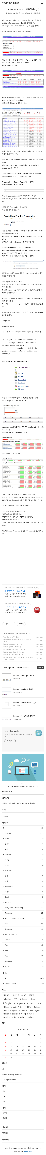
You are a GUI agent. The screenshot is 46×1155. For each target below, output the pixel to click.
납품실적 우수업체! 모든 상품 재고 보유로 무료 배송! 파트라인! (16, 611)
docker (15, 1014)
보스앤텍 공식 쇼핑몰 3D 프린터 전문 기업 (16, 591)
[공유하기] (10, 624)
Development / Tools (23, 13)
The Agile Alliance (9, 1080)
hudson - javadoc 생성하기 (11, 647)
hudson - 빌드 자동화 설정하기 (12, 654)
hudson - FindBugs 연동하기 (11, 644)
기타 (24, 881)
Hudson (25, 999)
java (38, 1011)
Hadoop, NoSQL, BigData (24, 918)
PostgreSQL (20, 1003)
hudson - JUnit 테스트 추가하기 (12, 652)
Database (24, 913)
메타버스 (24, 892)
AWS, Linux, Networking (24, 908)
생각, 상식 (24, 871)
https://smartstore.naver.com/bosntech (20, 587)
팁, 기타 (24, 966)
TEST (30, 1003)
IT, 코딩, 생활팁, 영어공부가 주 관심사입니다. (18, 735)
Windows (24, 961)
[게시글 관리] (13, 624)
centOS (23, 995)
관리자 (4, 1113)
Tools (16, 633)
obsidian (7, 999)
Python (24, 902)
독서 (24, 849)
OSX (15, 995)
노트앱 (24, 860)
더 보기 (40, 667)
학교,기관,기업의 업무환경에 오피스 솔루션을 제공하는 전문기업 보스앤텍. (16, 595)
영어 (16, 999)
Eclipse (37, 1007)
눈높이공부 (24, 854)
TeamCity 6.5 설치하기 (10, 637)
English (24, 833)
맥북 (31, 1011)
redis (15, 1007)
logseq (14, 1011)
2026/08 (23, 1029)
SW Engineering (24, 934)
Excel (24, 945)
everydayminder (12, 731)
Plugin (6, 1007)
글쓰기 (4, 1118)
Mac (24, 956)
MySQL (7, 995)
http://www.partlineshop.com (16, 604)
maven (31, 1014)
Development (8, 633)
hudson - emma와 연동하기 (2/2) (23, 9)
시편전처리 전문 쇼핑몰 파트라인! (16, 607)
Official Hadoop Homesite (12, 1075)
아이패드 (23, 1017)
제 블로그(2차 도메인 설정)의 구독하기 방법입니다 (18, 803)
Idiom (6, 1014)
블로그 (24, 844)
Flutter (24, 950)
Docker (24, 940)
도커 (21, 1007)
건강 (24, 876)
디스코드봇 (24, 929)
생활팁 (24, 838)
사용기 (24, 865)
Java (24, 924)
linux (33, 999)
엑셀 (14, 1017)
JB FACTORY (27, 1152)
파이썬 (31, 1017)
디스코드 (24, 1011)
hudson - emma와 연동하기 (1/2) (13, 649)
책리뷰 (31, 995)
